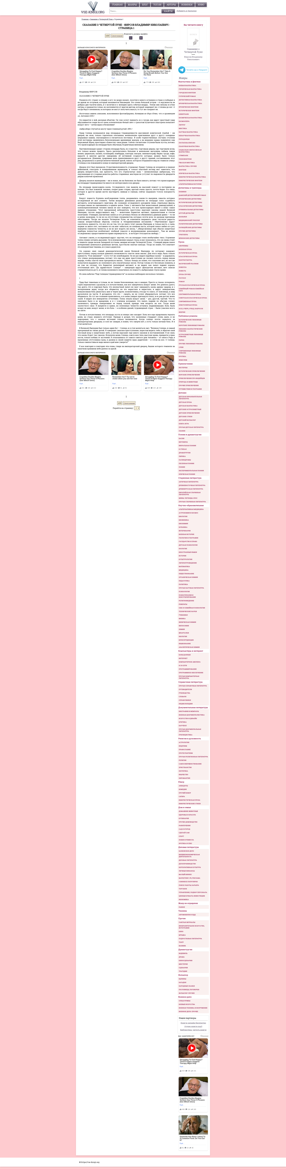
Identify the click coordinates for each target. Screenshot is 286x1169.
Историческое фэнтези (189, 111)
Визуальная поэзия (187, 446)
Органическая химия (188, 577)
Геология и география (188, 538)
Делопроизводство (187, 864)
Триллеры (183, 235)
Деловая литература (188, 847)
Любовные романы (187, 316)
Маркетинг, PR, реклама (189, 878)
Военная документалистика (192, 715)
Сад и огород (184, 829)
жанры (132, 4)
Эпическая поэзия (187, 474)
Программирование (188, 669)
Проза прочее (185, 274)
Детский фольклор (187, 420)
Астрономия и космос (188, 513)
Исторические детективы (190, 202)
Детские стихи (185, 416)
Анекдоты (183, 786)
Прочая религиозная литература (193, 757)
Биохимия (183, 524)
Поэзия (182, 467)
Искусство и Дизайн (188, 718)
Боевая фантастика (187, 85)
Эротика (182, 356)
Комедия (183, 789)
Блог (145, 4)
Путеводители (185, 689)
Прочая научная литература (191, 588)
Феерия (182, 312)
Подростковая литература (190, 939)
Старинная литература (189, 478)
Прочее (182, 918)
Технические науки (188, 611)
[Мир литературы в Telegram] (193, 73)
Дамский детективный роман (192, 195)
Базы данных (185, 655)
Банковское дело (186, 851)
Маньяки (183, 217)
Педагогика (184, 581)
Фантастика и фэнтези (189, 81)
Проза (181, 242)
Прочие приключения (189, 385)
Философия (184, 626)
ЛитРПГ (182, 125)
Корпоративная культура (190, 867)
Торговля (183, 889)
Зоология (183, 549)
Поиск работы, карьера (189, 885)
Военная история (186, 534)
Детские (182, 392)
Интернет (183, 658)
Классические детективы (190, 206)
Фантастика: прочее (188, 166)
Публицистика (185, 735)
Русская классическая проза (192, 285)
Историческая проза (188, 253)
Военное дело (185, 997)
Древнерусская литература (191, 489)
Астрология (184, 742)
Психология (184, 591)
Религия (182, 760)
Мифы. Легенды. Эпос (188, 498)
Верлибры (183, 442)
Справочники (185, 700)
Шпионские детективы (189, 238)
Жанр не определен (188, 903)
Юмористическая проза (189, 800)
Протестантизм (186, 753)
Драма (182, 957)
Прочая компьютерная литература (189, 677)
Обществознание (186, 574)
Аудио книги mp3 (193, 1026)
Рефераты (183, 604)
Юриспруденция (186, 640)
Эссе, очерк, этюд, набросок (191, 309)
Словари (182, 697)
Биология (183, 516)
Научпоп (183, 726)
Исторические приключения (192, 371)
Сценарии (183, 968)
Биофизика (184, 520)
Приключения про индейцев (192, 378)
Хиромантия (184, 778)
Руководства (184, 693)
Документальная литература (193, 707)
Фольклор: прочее (187, 993)
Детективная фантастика (190, 100)
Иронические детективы (190, 199)
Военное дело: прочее (188, 1011)
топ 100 (157, 4)
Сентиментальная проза (190, 294)
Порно (181, 340)
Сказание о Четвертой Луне (193, 50)
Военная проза (185, 249)
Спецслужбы (184, 1001)
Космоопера (184, 121)
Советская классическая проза (193, 298)
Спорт (181, 836)
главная (117, 4)
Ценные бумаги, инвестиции (192, 896)
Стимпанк (183, 155)
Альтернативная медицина (191, 509)
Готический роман (187, 96)
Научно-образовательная (191, 505)
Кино (181, 931)
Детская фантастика (188, 406)
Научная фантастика (188, 132)
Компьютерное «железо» (190, 662)
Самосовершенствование (190, 764)
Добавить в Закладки (187, 11)
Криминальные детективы (191, 210)
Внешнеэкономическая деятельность (189, 856)
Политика (183, 584)
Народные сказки (187, 986)
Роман (182, 281)
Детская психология (188, 545)
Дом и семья (184, 807)
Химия (182, 629)
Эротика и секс (185, 843)
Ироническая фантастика (190, 103)
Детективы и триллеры (190, 188)
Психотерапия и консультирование (187, 596)
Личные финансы (187, 871)
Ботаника (183, 527)
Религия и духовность (189, 738)
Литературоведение (188, 563)
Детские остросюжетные (190, 409)
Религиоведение (186, 601)
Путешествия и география (190, 389)
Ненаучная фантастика (189, 136)
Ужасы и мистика (187, 163)
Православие (185, 749)
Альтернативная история (190, 184)
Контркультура (185, 260)
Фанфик (182, 946)
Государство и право (188, 541)
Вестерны (183, 368)
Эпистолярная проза (188, 305)
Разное (182, 907)
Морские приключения (189, 375)
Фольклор (183, 975)
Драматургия (184, 453)
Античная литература (188, 482)
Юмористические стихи (190, 804)
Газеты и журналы (187, 922)
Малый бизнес (185, 874)
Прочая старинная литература (192, 502)
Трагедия (183, 971)
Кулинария (184, 818)
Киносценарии (185, 960)
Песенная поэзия (186, 463)
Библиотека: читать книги (193, 1030)
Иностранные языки (188, 552)
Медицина (183, 570)
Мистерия (183, 964)
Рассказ (182, 278)
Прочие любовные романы (191, 344)
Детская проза (185, 402)
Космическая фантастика (190, 118)
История (182, 556)
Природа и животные (188, 382)
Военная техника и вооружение (193, 1008)
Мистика (183, 128)
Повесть (182, 271)
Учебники (183, 615)
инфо (201, 4)
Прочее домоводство (188, 822)
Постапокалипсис (187, 143)
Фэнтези (182, 170)
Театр (181, 942)
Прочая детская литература (191, 427)
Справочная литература (190, 682)
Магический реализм (188, 264)
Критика (183, 722)
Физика (182, 619)
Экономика (184, 899)
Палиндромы (185, 460)
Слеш (181, 347)
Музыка (182, 935)
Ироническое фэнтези (188, 107)
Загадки (182, 982)
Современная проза (187, 301)
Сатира (182, 796)
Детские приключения (189, 413)
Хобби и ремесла (186, 840)
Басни (181, 438)
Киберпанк (184, 114)
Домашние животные (188, 811)
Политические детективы (190, 224)
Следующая (117, 36)
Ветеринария (185, 531)
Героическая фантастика (190, 89)
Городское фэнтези (187, 93)
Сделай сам (184, 833)
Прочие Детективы (187, 231)
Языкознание (185, 644)
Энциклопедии (186, 704)
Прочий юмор (185, 793)
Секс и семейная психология (192, 608)
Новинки (186, 4)
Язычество (183, 775)
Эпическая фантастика (189, 173)
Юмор (181, 782)
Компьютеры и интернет (190, 651)
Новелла (183, 267)
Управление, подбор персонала (193, 892)
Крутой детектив (186, 213)
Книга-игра (184, 424)
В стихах (183, 449)
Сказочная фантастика (189, 146)
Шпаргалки (184, 633)
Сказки (182, 431)
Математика (184, 566)
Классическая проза (188, 256)
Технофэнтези (185, 159)
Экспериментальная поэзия (191, 471)
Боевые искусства (187, 1004)
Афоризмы (183, 246)
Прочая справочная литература (193, 686)
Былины (182, 979)
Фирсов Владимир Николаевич (193, 58)
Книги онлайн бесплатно (193, 1023)
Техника (182, 911)
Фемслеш (183, 360)
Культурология (185, 559)
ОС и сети (183, 665)
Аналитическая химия (189, 647)
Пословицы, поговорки (189, 990)
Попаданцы (184, 139)
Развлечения (184, 825)
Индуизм (183, 746)
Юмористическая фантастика (192, 177)
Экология (183, 636)
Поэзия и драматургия (189, 434)
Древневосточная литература (192, 485)
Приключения (185, 363)
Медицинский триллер (189, 220)
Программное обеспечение (191, 673)
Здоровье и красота (187, 815)
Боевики (182, 192)
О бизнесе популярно (188, 882)
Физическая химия (187, 622)
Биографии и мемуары (189, 711)
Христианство (185, 767)
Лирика (182, 456)
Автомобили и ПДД (187, 915)
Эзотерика (183, 771)
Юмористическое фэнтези (190, 180)
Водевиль (183, 953)
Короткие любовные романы (191, 325)
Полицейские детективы (190, 227)
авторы (171, 4)
